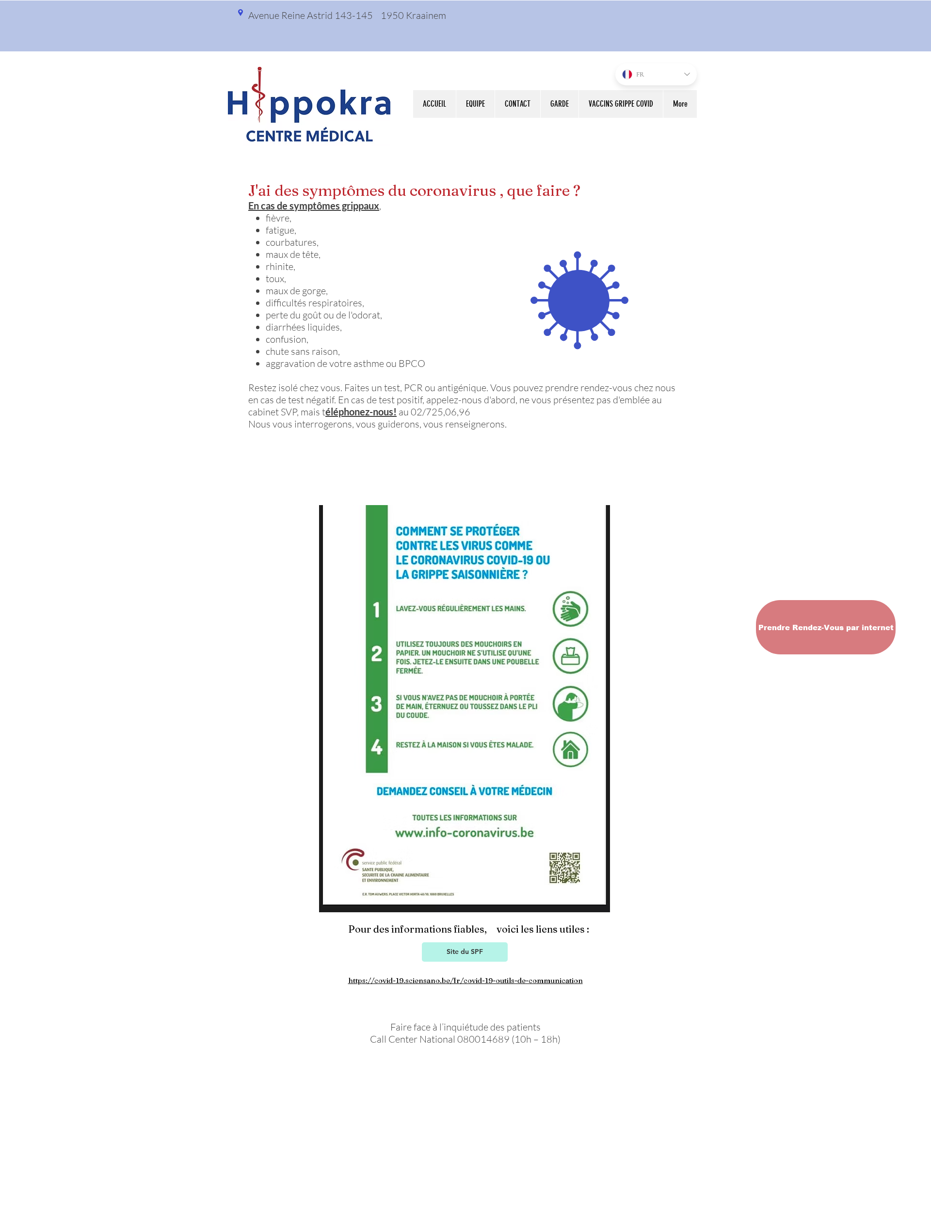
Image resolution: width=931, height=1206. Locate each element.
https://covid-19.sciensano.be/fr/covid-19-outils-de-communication (465, 980)
